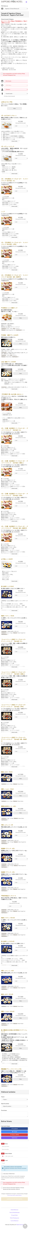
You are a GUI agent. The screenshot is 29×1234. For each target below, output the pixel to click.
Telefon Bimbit (7, 1153)
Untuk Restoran (14, 1209)
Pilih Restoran (4, 6)
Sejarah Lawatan (5, 1103)
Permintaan (4, 1110)
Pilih (14, 108)
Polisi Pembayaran (14, 1218)
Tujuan (2, 1096)
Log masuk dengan (5, 1126)
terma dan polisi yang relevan (14, 1195)
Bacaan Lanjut (14, 141)
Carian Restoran (14, 1220)
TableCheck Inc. (20, 1224)
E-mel (5, 1160)
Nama (5, 1143)
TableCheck (14, 1137)
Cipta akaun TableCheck (9, 1173)
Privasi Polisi (14, 1215)
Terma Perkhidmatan (15, 1212)
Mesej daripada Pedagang (7, 19)
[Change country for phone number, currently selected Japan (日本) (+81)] (3, 1156)
